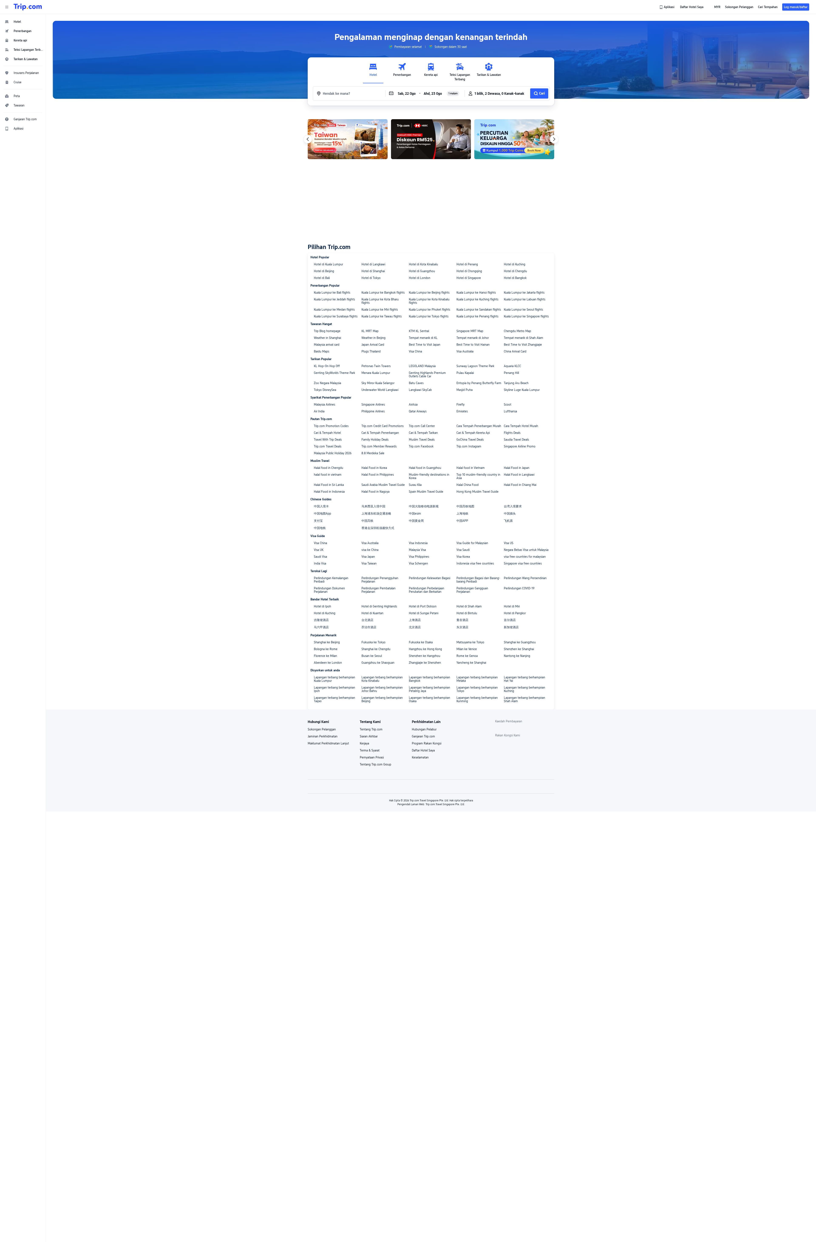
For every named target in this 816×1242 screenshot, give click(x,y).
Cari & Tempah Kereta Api (473, 432)
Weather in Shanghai (327, 337)
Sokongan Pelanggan (322, 729)
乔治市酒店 (368, 627)
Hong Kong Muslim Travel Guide (477, 491)
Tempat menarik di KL (423, 337)
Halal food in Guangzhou (425, 468)
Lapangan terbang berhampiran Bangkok (429, 679)
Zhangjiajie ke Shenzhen (425, 662)
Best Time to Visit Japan (424, 344)
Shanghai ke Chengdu (375, 649)
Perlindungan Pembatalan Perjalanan (378, 590)
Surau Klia (415, 485)
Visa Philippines (419, 556)
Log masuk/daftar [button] (796, 7)
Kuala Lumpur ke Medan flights (334, 309)
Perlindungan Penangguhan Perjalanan (379, 579)
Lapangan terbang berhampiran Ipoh (334, 689)
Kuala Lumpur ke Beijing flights (429, 292)
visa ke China (369, 550)
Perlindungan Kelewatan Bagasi (429, 578)
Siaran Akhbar (369, 736)
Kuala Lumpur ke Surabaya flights (335, 316)
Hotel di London (419, 278)
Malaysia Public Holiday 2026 (332, 453)
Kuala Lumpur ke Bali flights (332, 292)
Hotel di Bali (322, 278)
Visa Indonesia (418, 543)
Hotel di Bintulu (466, 613)
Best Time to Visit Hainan (473, 344)
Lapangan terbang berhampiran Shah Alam (524, 699)
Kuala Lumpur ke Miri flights (379, 309)
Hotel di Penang (467, 264)
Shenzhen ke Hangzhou (424, 656)
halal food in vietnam (327, 474)
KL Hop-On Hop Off (327, 366)
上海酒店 (415, 620)
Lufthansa (510, 411)
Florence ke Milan (325, 656)
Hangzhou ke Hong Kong (425, 649)
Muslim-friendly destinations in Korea (429, 476)
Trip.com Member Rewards (379, 446)
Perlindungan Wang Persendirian (525, 578)
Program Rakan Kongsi (426, 743)
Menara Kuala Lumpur (375, 373)
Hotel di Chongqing (469, 271)
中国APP (462, 520)
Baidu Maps (321, 351)
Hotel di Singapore (468, 278)
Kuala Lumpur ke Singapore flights (526, 316)
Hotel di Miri (512, 606)
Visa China (415, 351)
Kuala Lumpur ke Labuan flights (524, 299)
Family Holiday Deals (374, 439)
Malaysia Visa (417, 550)
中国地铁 (320, 528)
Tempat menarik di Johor (472, 337)
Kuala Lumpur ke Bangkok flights (383, 292)
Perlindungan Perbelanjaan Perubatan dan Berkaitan (426, 590)
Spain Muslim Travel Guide (426, 491)
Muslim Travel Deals (422, 439)
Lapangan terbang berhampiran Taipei (334, 699)
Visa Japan (368, 556)
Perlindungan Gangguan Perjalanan (472, 590)
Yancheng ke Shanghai (471, 662)
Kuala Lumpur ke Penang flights (477, 316)
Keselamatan (420, 757)
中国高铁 (367, 520)
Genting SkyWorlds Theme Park (334, 373)
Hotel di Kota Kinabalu (423, 264)
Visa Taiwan (369, 563)
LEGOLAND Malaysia (422, 366)
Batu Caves (416, 383)
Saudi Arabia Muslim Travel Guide (383, 485)
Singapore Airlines (373, 404)
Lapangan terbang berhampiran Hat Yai (524, 679)
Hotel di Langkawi (373, 264)
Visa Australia (464, 351)
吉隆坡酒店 (321, 620)
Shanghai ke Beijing (327, 642)
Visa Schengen (418, 563)
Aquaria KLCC (512, 366)
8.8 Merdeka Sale (372, 453)
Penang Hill (511, 373)
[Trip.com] (28, 7)
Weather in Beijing (373, 337)
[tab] (373, 72)
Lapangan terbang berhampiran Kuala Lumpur (334, 679)
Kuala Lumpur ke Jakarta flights (524, 292)
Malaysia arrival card (326, 344)
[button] (6, 7)
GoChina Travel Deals (470, 439)
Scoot (507, 404)
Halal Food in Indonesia (329, 491)
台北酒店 (367, 620)
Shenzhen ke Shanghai (519, 649)
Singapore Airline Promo (520, 446)
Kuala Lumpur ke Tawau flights (381, 316)
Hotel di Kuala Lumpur (328, 264)
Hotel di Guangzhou (422, 271)
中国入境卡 (321, 506)
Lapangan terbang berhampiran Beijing (382, 699)
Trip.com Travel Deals (327, 446)
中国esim (415, 513)
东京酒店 (462, 627)
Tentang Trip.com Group (375, 764)
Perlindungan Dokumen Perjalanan (329, 590)
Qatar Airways (417, 411)
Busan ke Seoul (371, 656)
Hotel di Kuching (514, 264)
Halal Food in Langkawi (519, 474)
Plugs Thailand (371, 351)
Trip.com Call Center (422, 426)
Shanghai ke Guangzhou (520, 642)
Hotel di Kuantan (372, 613)
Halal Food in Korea (374, 468)
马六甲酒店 (321, 627)
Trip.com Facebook (421, 446)
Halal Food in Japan (516, 468)
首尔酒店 (510, 620)
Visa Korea (463, 556)
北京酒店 (415, 627)
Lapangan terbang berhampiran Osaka (429, 699)
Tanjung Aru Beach (516, 383)
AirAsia (413, 404)
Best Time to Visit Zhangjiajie (523, 344)
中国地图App (322, 513)
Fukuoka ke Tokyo (373, 642)
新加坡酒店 (511, 627)
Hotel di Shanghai (373, 271)
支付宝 (318, 520)
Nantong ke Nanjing (517, 656)
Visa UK (318, 550)
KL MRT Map (369, 331)
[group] (405, 47)
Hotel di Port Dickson (422, 606)
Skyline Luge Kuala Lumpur (522, 390)
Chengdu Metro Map (517, 331)
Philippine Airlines (373, 411)
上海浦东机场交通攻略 (376, 513)
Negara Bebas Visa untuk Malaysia (526, 550)
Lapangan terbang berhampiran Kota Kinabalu (382, 679)
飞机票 (508, 520)
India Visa (320, 563)
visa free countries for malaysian (525, 556)
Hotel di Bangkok (515, 278)
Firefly (460, 404)
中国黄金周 (416, 520)
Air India (319, 411)
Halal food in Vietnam (470, 468)
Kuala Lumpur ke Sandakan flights (478, 309)
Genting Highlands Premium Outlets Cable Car (427, 374)
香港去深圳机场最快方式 (377, 528)
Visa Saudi (463, 550)
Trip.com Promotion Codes (331, 426)
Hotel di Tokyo (371, 278)
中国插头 (510, 513)
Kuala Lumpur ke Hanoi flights (476, 292)
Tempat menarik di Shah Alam (523, 337)
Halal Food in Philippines (377, 474)
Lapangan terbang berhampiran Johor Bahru (382, 689)
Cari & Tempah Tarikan (423, 432)
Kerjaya (364, 743)
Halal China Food (467, 485)
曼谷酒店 (462, 620)
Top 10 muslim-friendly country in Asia (478, 476)
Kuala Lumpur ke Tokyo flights (428, 316)
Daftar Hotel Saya (423, 750)
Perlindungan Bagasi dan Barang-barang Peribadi (478, 579)
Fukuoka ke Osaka (421, 642)
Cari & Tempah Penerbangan (380, 432)
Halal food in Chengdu (328, 468)
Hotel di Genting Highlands (379, 606)
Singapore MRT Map (469, 331)
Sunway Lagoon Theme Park (475, 366)
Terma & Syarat (370, 750)
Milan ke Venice (466, 649)
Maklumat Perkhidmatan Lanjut (328, 743)
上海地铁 (462, 513)
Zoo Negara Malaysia (327, 383)
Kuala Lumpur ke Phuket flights (429, 309)
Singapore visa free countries (523, 563)
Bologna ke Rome (325, 649)
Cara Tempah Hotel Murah (521, 426)
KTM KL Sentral (419, 331)
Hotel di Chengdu (515, 271)
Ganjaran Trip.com (423, 736)
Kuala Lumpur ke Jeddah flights (334, 299)
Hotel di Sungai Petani (423, 613)
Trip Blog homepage (327, 331)
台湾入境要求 (513, 506)
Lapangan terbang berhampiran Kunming (477, 699)
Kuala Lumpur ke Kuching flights (477, 299)
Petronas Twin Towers (376, 366)
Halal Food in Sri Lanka (329, 485)
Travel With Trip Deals (328, 439)
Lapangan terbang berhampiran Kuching (524, 689)
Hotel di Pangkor (515, 613)
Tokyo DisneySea (325, 390)
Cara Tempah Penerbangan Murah (478, 426)
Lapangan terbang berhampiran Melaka (477, 679)
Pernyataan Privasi (372, 757)
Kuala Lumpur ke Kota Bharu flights (380, 301)
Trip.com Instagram (468, 446)
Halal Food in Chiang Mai (520, 485)
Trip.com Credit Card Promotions (382, 426)
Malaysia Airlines (324, 404)
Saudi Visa (320, 556)
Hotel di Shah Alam (469, 606)
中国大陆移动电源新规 (424, 506)
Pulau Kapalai (465, 373)
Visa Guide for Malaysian (472, 543)
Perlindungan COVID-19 (519, 588)
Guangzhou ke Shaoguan (377, 662)
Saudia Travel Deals (516, 439)
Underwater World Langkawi (379, 390)
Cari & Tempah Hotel (327, 432)
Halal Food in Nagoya (375, 491)
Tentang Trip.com (371, 729)
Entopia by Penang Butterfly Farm (478, 383)
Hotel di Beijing (324, 271)
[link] (667, 7)
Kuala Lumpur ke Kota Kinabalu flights (429, 301)
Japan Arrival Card (372, 344)
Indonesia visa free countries (475, 563)
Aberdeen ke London (328, 662)
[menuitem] (23, 21)
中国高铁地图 (465, 506)
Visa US (508, 543)
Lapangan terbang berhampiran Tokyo (477, 689)
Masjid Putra (464, 390)
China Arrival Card (515, 351)
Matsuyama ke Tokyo (470, 642)
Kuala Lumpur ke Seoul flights (523, 309)
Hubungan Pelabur (424, 729)
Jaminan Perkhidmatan (322, 736)
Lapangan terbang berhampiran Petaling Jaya (429, 689)
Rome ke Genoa (467, 656)
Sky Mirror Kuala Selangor (377, 383)
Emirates (462, 411)
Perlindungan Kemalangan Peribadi (331, 579)
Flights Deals (512, 432)
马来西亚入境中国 (373, 506)
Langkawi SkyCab (420, 390)
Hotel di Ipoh (322, 606)
